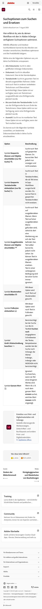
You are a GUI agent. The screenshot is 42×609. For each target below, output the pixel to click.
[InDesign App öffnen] (39, 10)
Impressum (27, 591)
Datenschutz (6, 594)
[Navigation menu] (3, 3)
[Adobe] (10, 3)
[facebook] (4, 587)
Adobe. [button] (5, 572)
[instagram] (8, 587)
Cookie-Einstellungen (30, 594)
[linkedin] (16, 587)
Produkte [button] (6, 576)
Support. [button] (6, 567)
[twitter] (12, 587)
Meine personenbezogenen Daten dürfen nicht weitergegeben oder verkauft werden (19, 598)
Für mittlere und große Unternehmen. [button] (15, 557)
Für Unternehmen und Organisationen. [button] (15, 562)
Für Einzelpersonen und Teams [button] (13, 552)
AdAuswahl (8, 605)
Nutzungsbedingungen (17, 594)
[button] (28, 3)
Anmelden (36, 3)
